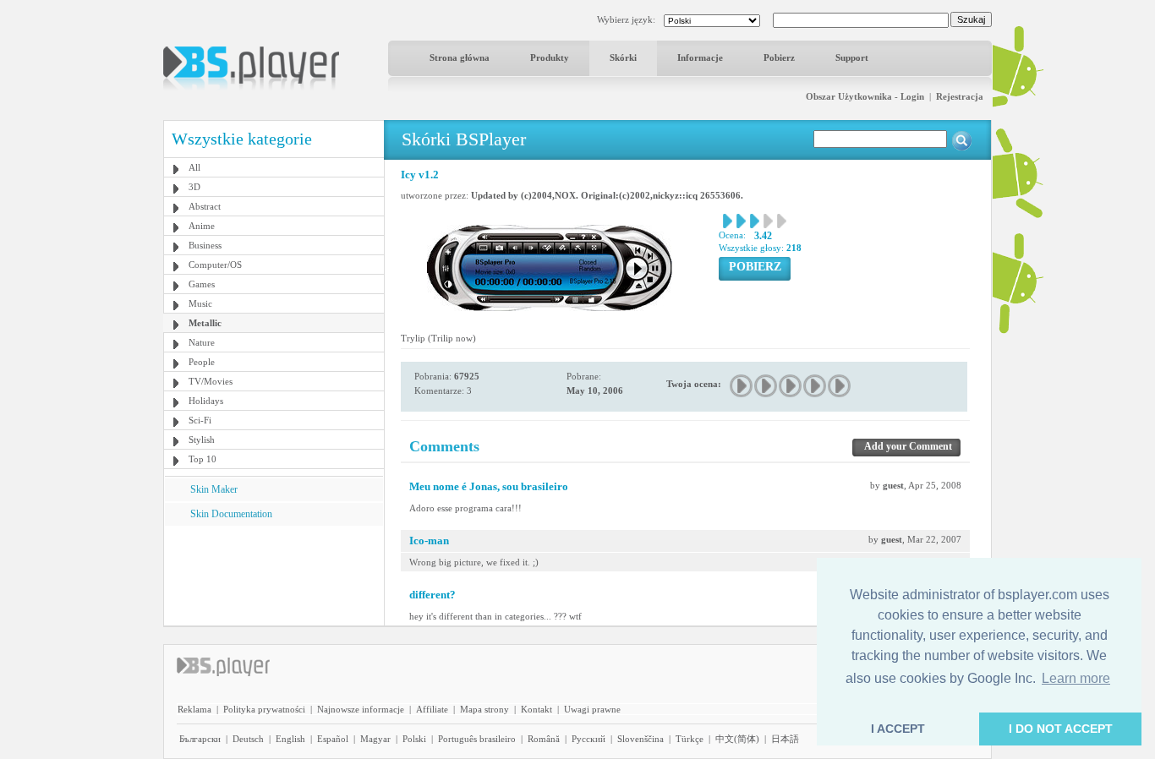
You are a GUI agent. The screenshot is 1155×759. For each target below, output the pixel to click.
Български (200, 739)
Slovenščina (640, 739)
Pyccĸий (588, 739)
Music (200, 303)
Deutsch (248, 739)
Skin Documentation (231, 514)
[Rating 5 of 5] (840, 385)
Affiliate (432, 709)
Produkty (549, 57)
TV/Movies (211, 381)
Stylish (202, 439)
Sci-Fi (200, 420)
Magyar (375, 739)
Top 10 (202, 459)
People (202, 362)
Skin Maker (214, 489)
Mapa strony (484, 709)
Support (851, 57)
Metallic (205, 323)
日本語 (785, 739)
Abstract (205, 206)
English (290, 739)
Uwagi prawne (592, 709)
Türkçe (689, 739)
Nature (202, 342)
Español (332, 739)
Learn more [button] (1076, 678)
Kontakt (536, 709)
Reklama (194, 709)
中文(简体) (737, 739)
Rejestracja (959, 96)
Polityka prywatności (264, 709)
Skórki (623, 57)
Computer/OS (215, 264)
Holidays (206, 401)
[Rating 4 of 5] (815, 385)
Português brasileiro (477, 739)
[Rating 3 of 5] (791, 385)
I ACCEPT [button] (898, 728)
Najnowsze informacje (360, 709)
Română (544, 739)
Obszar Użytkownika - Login (865, 96)
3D (194, 187)
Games (202, 284)
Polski (414, 739)
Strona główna (460, 57)
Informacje (700, 57)
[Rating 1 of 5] (742, 385)
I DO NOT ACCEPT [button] (1061, 728)
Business (205, 245)
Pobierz (779, 57)
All (194, 167)
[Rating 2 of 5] (766, 385)
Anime (202, 226)
